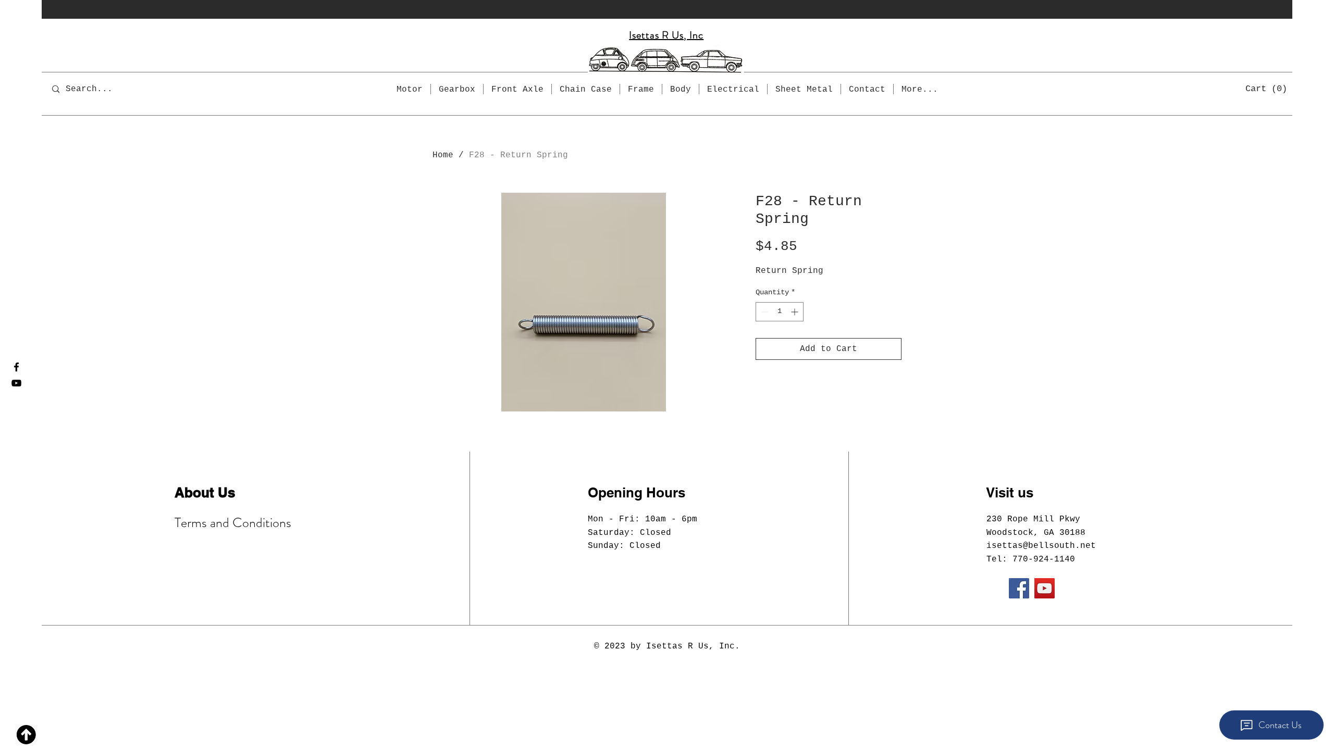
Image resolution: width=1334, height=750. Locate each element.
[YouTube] (16, 383)
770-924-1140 (1043, 559)
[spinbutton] (779, 312)
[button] (1266, 88)
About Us (205, 492)
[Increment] (795, 312)
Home (443, 155)
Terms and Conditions (233, 522)
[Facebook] (16, 367)
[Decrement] (763, 312)
